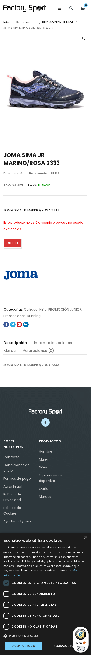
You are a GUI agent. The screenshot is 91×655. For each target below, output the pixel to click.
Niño (43, 309)
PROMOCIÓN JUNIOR (58, 22)
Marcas (45, 496)
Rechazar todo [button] (65, 646)
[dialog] (45, 594)
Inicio (8, 22)
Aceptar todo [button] (23, 646)
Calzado (31, 309)
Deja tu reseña (14, 173)
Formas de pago (17, 478)
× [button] (86, 537)
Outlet (44, 488)
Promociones (26, 22)
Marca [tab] (10, 350)
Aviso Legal (13, 486)
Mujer (43, 459)
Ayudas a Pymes (17, 521)
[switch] (81, 648)
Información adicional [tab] (54, 342)
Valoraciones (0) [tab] (38, 350)
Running (34, 316)
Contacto (12, 457)
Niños (43, 467)
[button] (83, 38)
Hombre (45, 451)
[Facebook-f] (45, 422)
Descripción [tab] (15, 342)
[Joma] (21, 274)
